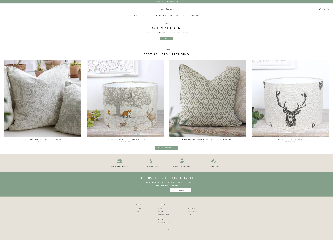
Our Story (138, 208)
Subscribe (181, 190)
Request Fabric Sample (164, 223)
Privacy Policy (162, 217)
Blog (137, 211)
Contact (160, 208)
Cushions (145, 15)
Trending (180, 54)
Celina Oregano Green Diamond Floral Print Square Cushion (207, 139)
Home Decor (175, 15)
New (136, 15)
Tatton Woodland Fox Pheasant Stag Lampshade (125, 139)
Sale (185, 15)
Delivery (160, 211)
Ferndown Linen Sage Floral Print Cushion (43, 139)
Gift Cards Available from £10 (166, 1)
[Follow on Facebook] (164, 229)
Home (189, 214)
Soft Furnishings (159, 15)
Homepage (167, 38)
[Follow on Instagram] (169, 229)
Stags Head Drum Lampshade (290, 139)
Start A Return (162, 220)
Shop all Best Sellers (166, 148)
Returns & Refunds (163, 214)
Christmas (194, 15)
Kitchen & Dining (192, 211)
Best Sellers (156, 54)
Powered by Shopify (176, 235)
